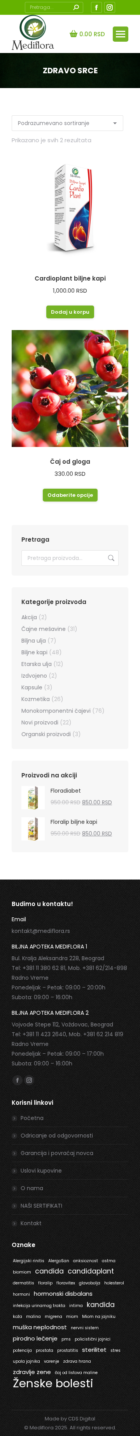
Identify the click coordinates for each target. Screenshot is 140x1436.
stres (115, 1350)
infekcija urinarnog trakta (39, 1306)
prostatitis (67, 1350)
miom (72, 1316)
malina (33, 1316)
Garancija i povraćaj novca (57, 1153)
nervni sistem (85, 1328)
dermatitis (23, 1283)
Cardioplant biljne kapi (70, 278)
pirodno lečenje (35, 1338)
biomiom (22, 1272)
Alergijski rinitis (28, 1261)
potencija (22, 1350)
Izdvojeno (34, 676)
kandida (101, 1304)
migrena (53, 1316)
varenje (51, 1361)
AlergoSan (58, 1261)
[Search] (76, 7)
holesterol (114, 1283)
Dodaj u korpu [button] (70, 312)
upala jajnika (26, 1361)
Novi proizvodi (39, 722)
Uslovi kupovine (41, 1171)
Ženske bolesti (53, 1383)
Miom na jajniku (99, 1316)
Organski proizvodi (46, 734)
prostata (44, 1350)
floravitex (65, 1283)
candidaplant (91, 1271)
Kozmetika (35, 699)
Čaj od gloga (70, 461)
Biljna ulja (33, 641)
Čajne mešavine (43, 629)
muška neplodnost (40, 1327)
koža (17, 1316)
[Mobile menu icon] (120, 34)
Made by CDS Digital (70, 1418)
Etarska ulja (36, 664)
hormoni (21, 1294)
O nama (32, 1188)
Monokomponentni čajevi (56, 711)
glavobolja (89, 1283)
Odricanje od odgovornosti (57, 1135)
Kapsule (31, 687)
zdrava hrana (77, 1361)
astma (109, 1261)
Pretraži (110, 558)
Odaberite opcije (70, 495)
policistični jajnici (92, 1339)
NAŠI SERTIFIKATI (41, 1206)
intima (76, 1306)
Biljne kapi (34, 652)
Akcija (29, 617)
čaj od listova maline (76, 1373)
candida (49, 1271)
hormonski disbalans (63, 1293)
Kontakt (31, 1223)
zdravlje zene (32, 1372)
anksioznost (85, 1261)
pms (66, 1339)
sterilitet (94, 1350)
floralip (45, 1283)
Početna (32, 1118)
